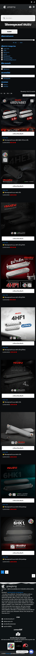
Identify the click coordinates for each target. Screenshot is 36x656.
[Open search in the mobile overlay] (18, 18)
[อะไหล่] (2, 50)
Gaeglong (8, 653)
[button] (34, 6)
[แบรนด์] (2, 54)
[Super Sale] (2, 48)
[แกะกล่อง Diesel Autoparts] (18, 634)
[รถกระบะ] (2, 84)
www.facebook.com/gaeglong (15, 592)
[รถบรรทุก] (2, 86)
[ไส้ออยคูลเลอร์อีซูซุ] (2, 57)
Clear (9, 32)
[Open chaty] (31, 652)
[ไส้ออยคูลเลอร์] (2, 56)
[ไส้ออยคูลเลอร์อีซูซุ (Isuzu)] (2, 59)
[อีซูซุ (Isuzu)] (2, 52)
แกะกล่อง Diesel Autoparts (18, 638)
